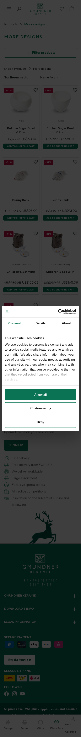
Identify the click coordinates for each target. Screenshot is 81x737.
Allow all (40, 394)
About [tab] (66, 323)
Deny (40, 421)
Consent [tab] (14, 323)
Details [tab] (41, 323)
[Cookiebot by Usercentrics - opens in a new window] (58, 311)
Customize (38, 408)
